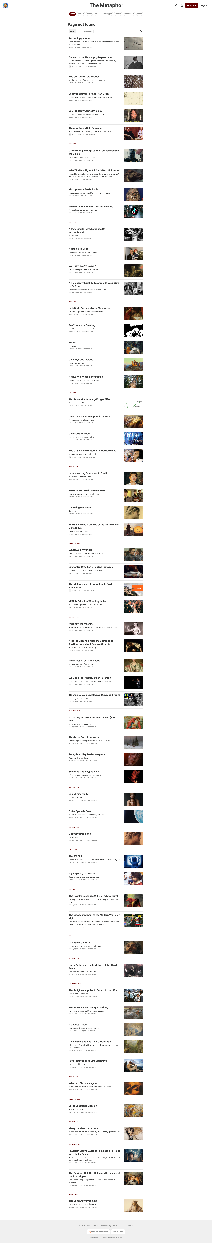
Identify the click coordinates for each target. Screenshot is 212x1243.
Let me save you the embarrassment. (84, 269)
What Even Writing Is (80, 549)
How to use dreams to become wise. (84, 1028)
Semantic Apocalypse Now (84, 771)
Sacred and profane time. (79, 993)
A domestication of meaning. (81, 664)
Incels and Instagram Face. (80, 476)
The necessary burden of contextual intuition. (88, 289)
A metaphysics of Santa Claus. (81, 724)
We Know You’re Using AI (83, 266)
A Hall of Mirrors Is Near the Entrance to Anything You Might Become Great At (91, 642)
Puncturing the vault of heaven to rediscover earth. (90, 1086)
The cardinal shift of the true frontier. (84, 380)
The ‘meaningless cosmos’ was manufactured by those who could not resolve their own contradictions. (94, 922)
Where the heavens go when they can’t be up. (88, 814)
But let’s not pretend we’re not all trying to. (87, 114)
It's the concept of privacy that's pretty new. (87, 80)
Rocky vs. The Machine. (78, 758)
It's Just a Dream (78, 1024)
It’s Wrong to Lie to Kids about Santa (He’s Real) (92, 719)
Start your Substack (99, 1231)
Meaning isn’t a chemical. (79, 698)
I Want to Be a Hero (79, 942)
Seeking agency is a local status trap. (84, 877)
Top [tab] (79, 31)
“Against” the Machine (81, 623)
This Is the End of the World (84, 737)
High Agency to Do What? (83, 873)
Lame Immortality (78, 794)
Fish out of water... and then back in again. (86, 1011)
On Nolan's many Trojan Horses (82, 157)
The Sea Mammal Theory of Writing (88, 1007)
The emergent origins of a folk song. (84, 494)
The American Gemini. (78, 363)
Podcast (81, 14)
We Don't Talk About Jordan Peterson (90, 677)
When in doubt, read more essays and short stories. (90, 97)
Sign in (204, 5)
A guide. (72, 346)
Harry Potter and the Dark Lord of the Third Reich (93, 967)
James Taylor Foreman (84, 47)
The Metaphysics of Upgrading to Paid (90, 584)
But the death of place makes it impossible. (87, 946)
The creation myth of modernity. (82, 971)
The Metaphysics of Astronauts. (82, 329)
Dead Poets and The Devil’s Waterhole (90, 1041)
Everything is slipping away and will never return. (89, 740)
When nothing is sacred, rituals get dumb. (86, 604)
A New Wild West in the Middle (86, 376)
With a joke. (74, 235)
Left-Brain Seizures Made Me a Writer (90, 308)
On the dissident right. (78, 1064)
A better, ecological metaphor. (81, 420)
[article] (106, 44)
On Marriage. (74, 837)
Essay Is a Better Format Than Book (89, 93)
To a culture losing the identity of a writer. (86, 553)
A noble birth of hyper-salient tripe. (83, 454)
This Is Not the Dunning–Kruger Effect (90, 399)
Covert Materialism (79, 433)
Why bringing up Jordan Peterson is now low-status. (91, 681)
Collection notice (126, 1225)
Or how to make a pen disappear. (83, 1204)
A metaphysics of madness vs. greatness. (86, 647)
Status (72, 342)
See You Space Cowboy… (83, 325)
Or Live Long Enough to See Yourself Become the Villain (94, 152)
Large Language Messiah (83, 1105)
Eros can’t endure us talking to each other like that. (90, 131)
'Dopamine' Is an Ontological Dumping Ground (94, 695)
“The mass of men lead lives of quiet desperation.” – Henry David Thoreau (93, 1046)
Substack (94, 1238)
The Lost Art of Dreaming (83, 1200)
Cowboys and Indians (81, 359)
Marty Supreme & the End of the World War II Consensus (94, 526)
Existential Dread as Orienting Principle (91, 567)
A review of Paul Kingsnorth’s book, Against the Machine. (93, 627)
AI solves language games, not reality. (85, 775)
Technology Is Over (80, 38)
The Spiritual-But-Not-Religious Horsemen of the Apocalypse (94, 1175)
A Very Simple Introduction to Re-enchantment (87, 231)
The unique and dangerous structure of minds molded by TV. (94, 859)
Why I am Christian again (83, 1083)
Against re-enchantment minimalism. (84, 437)
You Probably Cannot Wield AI (85, 110)
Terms (115, 1225)
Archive (118, 14)
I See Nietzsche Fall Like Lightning (88, 1060)
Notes (89, 14)
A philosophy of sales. (78, 587)
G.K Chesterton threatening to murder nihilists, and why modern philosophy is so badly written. (92, 62)
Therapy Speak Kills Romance (85, 128)
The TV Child (76, 856)
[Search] (176, 5)
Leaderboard (129, 14)
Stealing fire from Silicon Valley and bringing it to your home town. (94, 900)
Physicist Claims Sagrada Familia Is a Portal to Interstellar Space (94, 1152)
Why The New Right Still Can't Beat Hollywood (94, 170)
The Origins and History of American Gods (92, 450)
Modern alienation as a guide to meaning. (86, 570)
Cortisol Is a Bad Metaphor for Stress (89, 416)
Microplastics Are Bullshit (83, 189)
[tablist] (81, 31)
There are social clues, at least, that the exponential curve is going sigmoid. (94, 42)
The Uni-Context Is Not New (84, 76)
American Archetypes (103, 14)
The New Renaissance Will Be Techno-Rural (93, 896)
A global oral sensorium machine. (83, 210)
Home (72, 14)
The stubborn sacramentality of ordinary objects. (89, 193)
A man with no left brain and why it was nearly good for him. (94, 1131)
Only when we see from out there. (83, 252)
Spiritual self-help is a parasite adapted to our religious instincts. (92, 1180)
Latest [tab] (72, 31)
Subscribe (191, 5)
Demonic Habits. (76, 797)
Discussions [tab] (87, 31)
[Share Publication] (181, 5)
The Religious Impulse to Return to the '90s (93, 990)
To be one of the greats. (79, 531)
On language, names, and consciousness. (86, 311)
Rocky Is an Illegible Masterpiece (87, 754)
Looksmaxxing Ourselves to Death (88, 473)
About (139, 14)
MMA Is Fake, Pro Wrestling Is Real (88, 601)
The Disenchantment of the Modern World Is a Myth (94, 917)
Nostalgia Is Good (79, 248)
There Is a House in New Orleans (87, 490)
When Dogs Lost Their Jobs (84, 660)
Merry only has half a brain (84, 1128)
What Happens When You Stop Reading (91, 206)
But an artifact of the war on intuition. (84, 403)
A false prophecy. (76, 1109)
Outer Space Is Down (80, 811)
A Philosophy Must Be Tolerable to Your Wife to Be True (94, 285)
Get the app (118, 1231)
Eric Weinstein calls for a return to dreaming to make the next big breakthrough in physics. (95, 1158)
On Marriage (74, 511)
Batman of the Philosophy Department (90, 57)
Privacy (108, 1225)
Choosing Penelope (80, 507)
